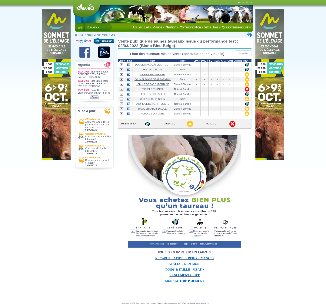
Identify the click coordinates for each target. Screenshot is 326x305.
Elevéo (92, 27)
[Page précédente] (250, 35)
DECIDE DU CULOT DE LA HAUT (152, 64)
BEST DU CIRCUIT (152, 69)
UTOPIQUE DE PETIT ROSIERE (152, 104)
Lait (147, 27)
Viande (158, 27)
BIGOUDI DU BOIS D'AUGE (152, 109)
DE (243, 2)
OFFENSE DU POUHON (152, 99)
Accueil (138, 27)
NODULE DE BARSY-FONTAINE (152, 84)
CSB (113, 35)
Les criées (243, 53)
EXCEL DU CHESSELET (152, 94)
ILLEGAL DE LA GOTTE (152, 74)
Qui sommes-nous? (235, 27)
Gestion (171, 27)
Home (82, 35)
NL (247, 2)
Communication (190, 27)
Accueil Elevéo (93, 35)
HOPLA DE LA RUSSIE (152, 113)
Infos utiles (211, 27)
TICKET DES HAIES (152, 89)
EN (251, 2)
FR (239, 2)
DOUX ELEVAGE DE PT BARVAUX (153, 79)
